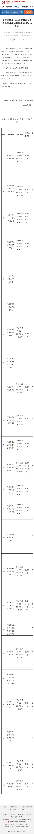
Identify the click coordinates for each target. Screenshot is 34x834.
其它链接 (21, 809)
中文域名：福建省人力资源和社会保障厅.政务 (17, 826)
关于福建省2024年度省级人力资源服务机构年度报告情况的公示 (17, 23)
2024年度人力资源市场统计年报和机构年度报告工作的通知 (17, 54)
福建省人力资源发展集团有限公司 (11, 467)
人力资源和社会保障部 (26, 807)
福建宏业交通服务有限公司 (11, 332)
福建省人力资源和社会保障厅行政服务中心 (18, 100)
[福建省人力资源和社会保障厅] (14, 2)
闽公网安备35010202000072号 (18, 822)
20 (4, 679)
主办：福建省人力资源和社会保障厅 (17, 832)
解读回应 (25, 7)
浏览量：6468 (26, 35)
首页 (2, 7)
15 (4, 537)
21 (4, 704)
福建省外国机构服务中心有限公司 (11, 445)
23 (4, 765)
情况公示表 (6, 86)
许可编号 (20, 134)
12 (4, 467)
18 (4, 629)
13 (4, 490)
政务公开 (17, 7)
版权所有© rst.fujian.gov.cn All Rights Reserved (17, 824)
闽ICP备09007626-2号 (25, 819)
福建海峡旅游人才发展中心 (11, 571)
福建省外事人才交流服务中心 (11, 490)
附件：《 (6, 83)
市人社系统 (13, 809)
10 (4, 420)
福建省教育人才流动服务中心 (11, 307)
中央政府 (4, 807)
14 (4, 509)
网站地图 (12, 814)
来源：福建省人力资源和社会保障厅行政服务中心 (17, 32)
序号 (3, 134)
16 (4, 571)
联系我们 (14, 817)
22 (4, 738)
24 (4, 785)
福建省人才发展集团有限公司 (11, 704)
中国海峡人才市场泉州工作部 (11, 279)
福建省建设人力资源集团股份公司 (11, 605)
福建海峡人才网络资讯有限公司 (11, 218)
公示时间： (9, 68)
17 (4, 605)
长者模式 (28, 12)
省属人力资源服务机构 (17, 83)
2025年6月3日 (17, 105)
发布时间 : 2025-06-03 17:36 (12, 35)
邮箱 (20, 817)
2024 (26, 83)
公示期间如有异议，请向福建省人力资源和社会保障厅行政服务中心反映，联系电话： (17, 76)
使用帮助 (20, 814)
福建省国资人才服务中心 (11, 537)
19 (4, 653)
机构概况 (9, 7)
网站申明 (28, 814)
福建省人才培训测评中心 (11, 765)
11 (4, 445)
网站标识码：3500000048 (10, 819)
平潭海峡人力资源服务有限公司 (11, 420)
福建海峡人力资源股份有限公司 (11, 509)
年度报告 (23, 119)
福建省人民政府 (14, 807)
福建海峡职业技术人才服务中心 (11, 188)
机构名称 (11, 134)
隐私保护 (4, 814)
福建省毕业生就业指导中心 (11, 245)
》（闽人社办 (7, 57)
